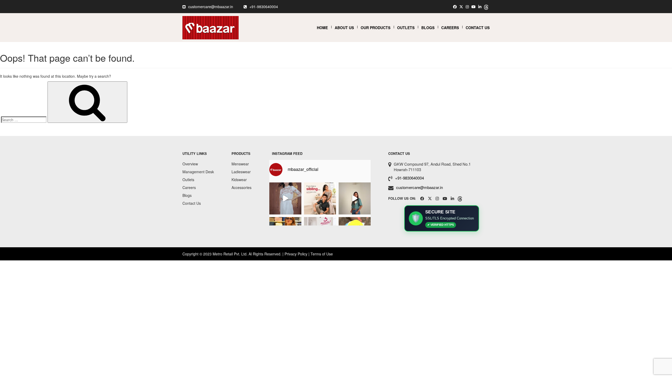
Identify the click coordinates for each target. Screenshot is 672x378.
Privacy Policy (296, 253)
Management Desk (198, 171)
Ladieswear (241, 171)
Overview (190, 163)
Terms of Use (322, 253)
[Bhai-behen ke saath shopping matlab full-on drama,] (320, 198)
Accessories (241, 187)
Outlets (405, 27)
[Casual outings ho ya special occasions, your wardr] (285, 198)
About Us (344, 27)
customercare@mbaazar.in (210, 6)
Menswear (240, 163)
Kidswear (239, 179)
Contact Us (478, 27)
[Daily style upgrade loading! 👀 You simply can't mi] (355, 198)
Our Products (375, 27)
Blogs (427, 27)
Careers (450, 27)
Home (322, 27)
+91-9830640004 (263, 6)
